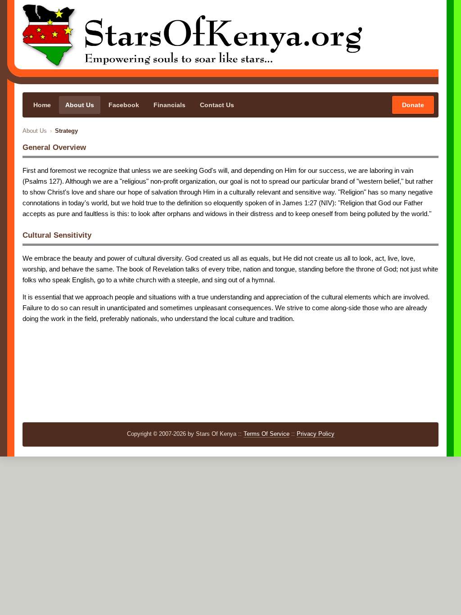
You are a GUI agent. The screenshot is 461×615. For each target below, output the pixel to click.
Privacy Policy (315, 433)
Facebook (123, 105)
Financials (169, 105)
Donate (413, 105)
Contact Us (217, 105)
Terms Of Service (266, 433)
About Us (79, 105)
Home (42, 105)
